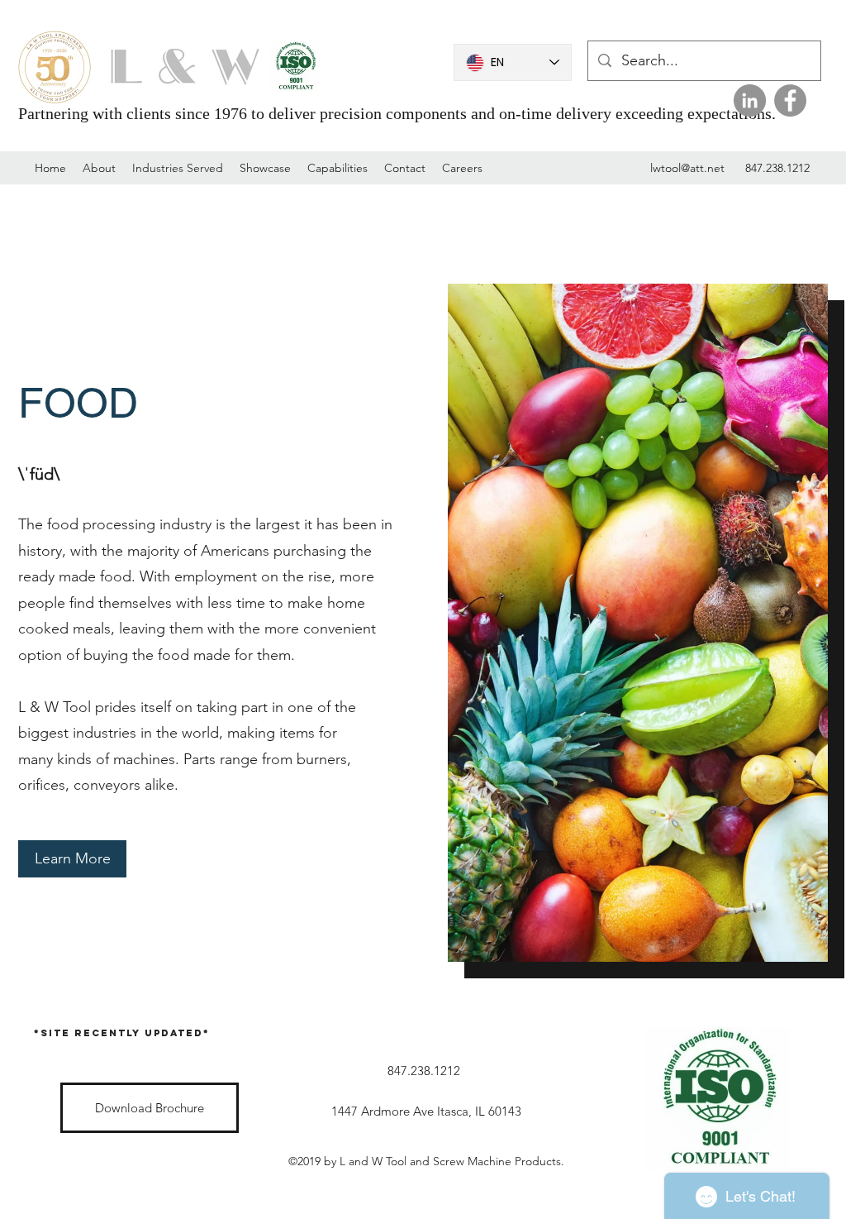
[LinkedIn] (750, 100)
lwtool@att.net (687, 167)
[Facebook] (790, 100)
